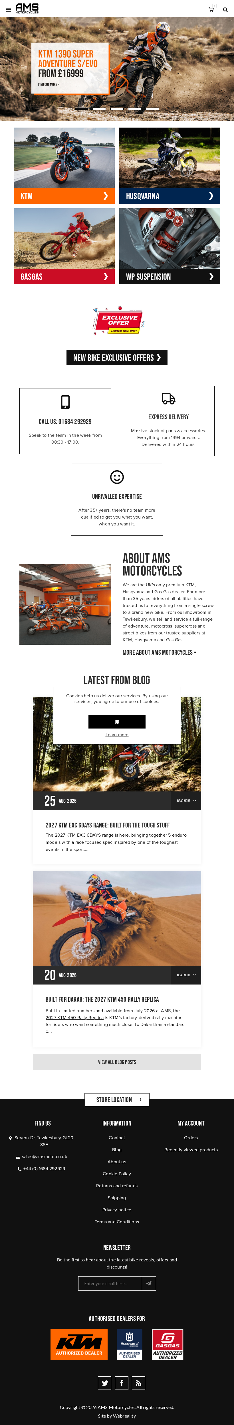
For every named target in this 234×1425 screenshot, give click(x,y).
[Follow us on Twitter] (104, 1383)
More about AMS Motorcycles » (159, 652)
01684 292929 (75, 421)
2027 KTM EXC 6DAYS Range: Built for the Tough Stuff (108, 825)
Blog (117, 1149)
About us (117, 1161)
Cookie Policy (117, 1173)
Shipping (117, 1197)
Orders (191, 1137)
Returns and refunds (117, 1185)
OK (117, 722)
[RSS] (138, 1383)
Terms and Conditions (117, 1221)
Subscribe (149, 1283)
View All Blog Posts (117, 1062)
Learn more (117, 734)
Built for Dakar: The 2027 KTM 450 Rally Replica (102, 999)
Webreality (124, 1415)
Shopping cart (214, 6)
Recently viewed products (191, 1149)
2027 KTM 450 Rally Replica (75, 1017)
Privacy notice (116, 1209)
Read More (183, 801)
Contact (117, 1137)
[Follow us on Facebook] (121, 1383)
